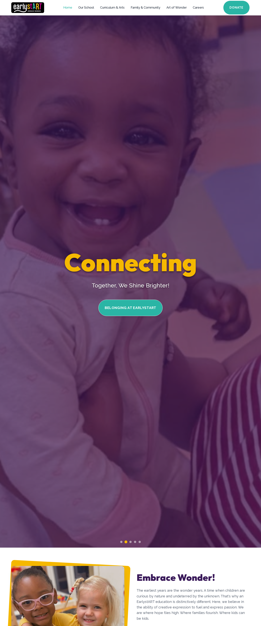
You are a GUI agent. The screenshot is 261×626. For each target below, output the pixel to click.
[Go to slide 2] (126, 542)
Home (67, 7)
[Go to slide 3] (130, 541)
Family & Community (145, 7)
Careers (198, 7)
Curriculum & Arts (112, 7)
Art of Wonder (176, 7)
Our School (86, 7)
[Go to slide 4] (135, 542)
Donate (236, 7)
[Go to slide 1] (121, 542)
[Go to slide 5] (140, 542)
